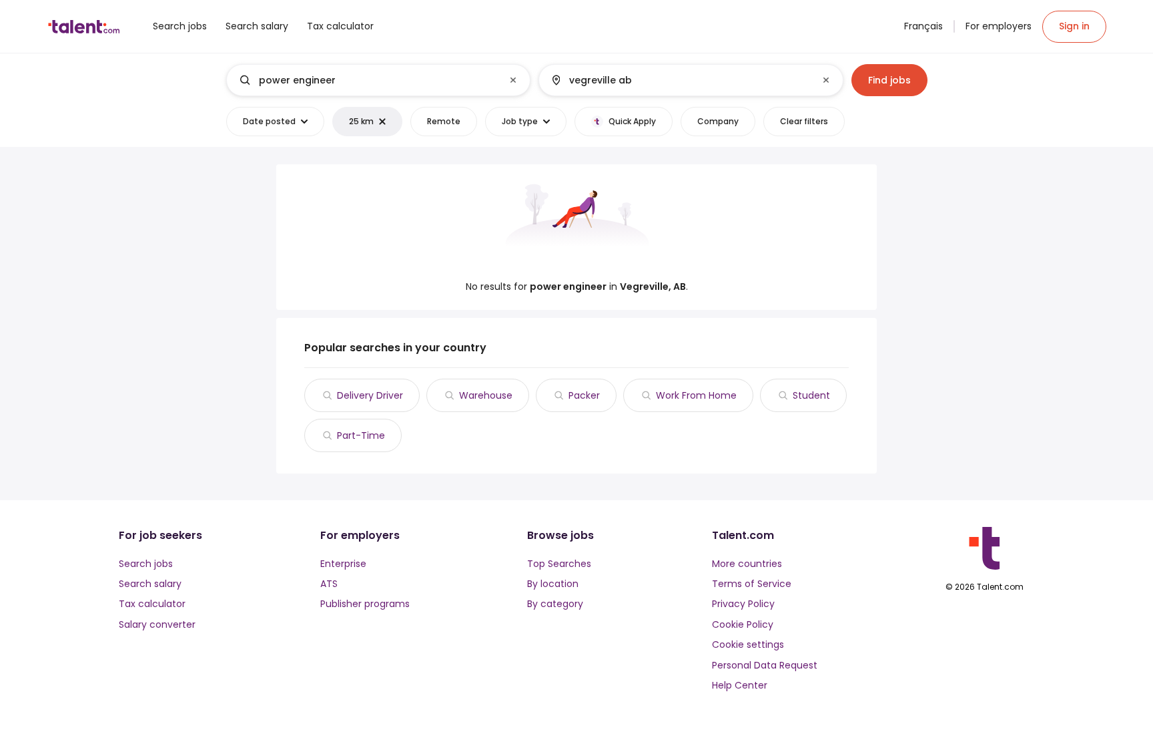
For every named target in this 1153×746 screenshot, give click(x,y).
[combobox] (377, 80)
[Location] (679, 80)
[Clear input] (513, 80)
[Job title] (367, 80)
